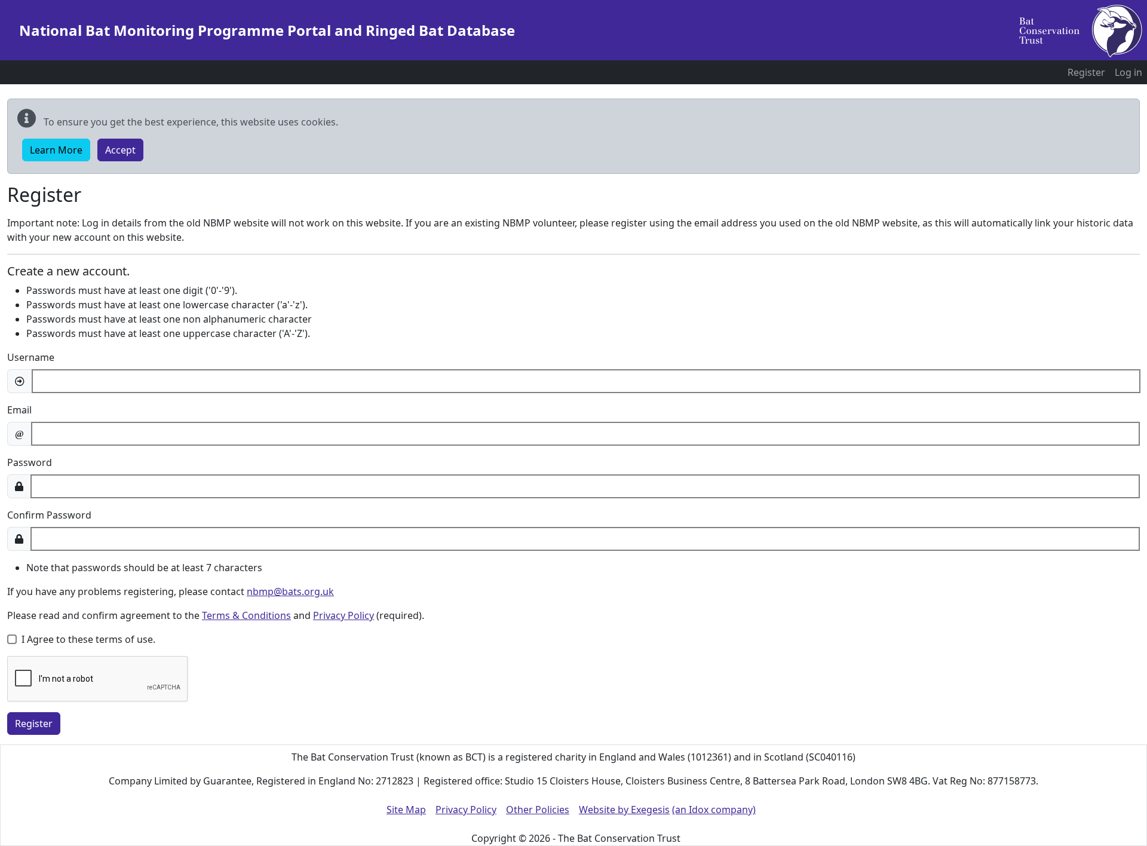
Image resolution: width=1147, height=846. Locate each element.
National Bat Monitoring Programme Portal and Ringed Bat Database (267, 30)
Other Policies (537, 809)
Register (1086, 72)
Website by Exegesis (624, 809)
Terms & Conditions (246, 615)
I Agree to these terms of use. (88, 639)
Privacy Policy (343, 615)
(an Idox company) (714, 809)
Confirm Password (49, 515)
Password (29, 462)
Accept (120, 150)
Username (30, 357)
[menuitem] (1086, 72)
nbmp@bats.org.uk (290, 591)
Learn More (56, 150)
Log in (1128, 72)
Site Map (406, 809)
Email (19, 409)
